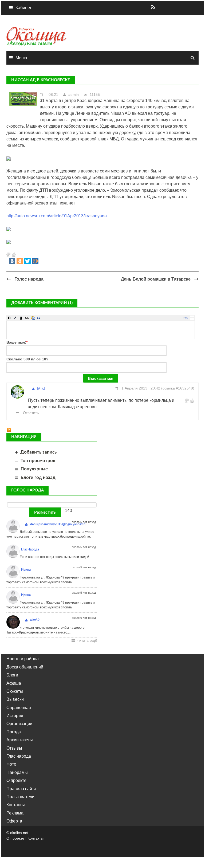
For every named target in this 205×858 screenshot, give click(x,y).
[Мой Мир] (35, 261)
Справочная (18, 707)
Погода (13, 732)
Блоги (12, 675)
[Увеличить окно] (192, 316)
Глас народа (18, 756)
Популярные (34, 469)
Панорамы (17, 772)
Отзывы (14, 748)
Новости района (22, 658)
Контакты (15, 804)
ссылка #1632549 (178, 388)
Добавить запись (38, 452)
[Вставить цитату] (39, 318)
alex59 (35, 620)
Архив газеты (19, 740)
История (14, 715)
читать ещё (87, 640)
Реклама (14, 813)
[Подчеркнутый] (21, 318)
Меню (21, 58)
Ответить (30, 413)
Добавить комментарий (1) (42, 303)
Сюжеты (14, 691)
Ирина (26, 569)
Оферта (14, 821)
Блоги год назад (38, 477)
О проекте (16, 780)
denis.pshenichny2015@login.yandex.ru (58, 524)
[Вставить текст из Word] (33, 318)
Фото (11, 764)
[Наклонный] (15, 318)
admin (73, 94)
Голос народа (29, 279)
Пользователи (20, 796)
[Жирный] (9, 318)
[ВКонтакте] (12, 261)
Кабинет (23, 7)
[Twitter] (27, 261)
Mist (41, 388)
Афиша (13, 683)
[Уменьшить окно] (192, 318)
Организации (19, 723)
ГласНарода (30, 549)
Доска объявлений (24, 667)
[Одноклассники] (20, 261)
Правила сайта (21, 788)
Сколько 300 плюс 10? (27, 359)
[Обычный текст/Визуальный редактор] (185, 318)
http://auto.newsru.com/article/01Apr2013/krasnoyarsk (57, 216)
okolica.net (19, 833)
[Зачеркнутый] (27, 318)
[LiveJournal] (43, 261)
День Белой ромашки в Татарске (156, 279)
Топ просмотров (38, 460)
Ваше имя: (16, 342)
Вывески (15, 699)
